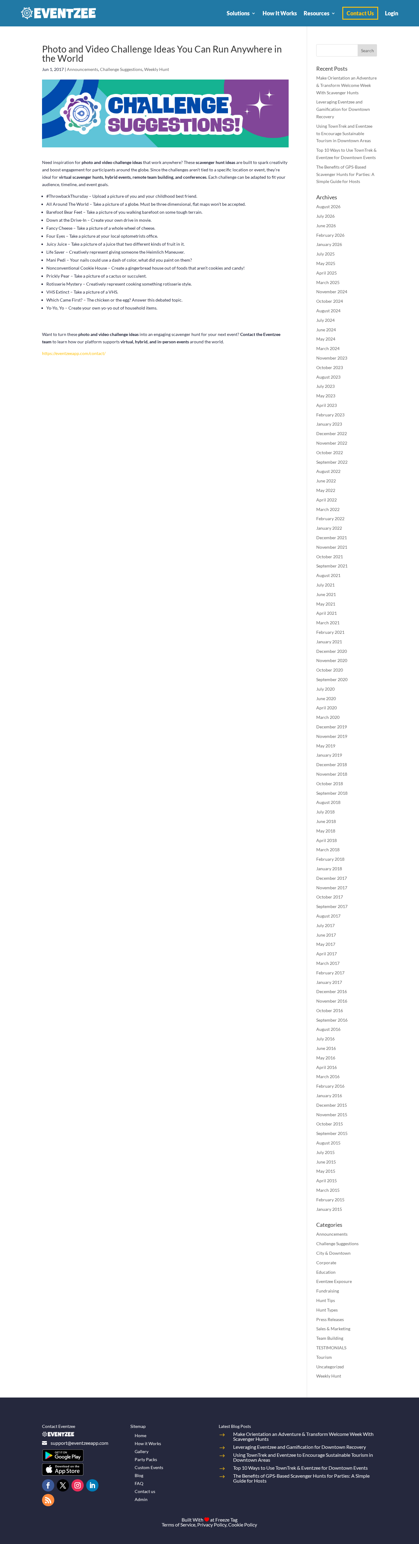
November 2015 (331, 1114)
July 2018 (325, 811)
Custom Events (149, 1467)
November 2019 (331, 736)
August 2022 (328, 471)
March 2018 (328, 849)
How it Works (148, 1443)
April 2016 (326, 1067)
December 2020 (331, 651)
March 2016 (328, 1076)
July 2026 (325, 216)
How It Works (280, 13)
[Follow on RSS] (48, 1500)
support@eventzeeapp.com (79, 1443)
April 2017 (326, 953)
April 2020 (326, 707)
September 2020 (332, 679)
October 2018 (329, 783)
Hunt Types (327, 1309)
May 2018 (325, 830)
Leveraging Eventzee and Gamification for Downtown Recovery (343, 109)
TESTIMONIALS (331, 1347)
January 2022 (329, 528)
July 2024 (325, 320)
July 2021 (325, 584)
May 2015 (325, 1171)
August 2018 (328, 802)
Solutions (238, 13)
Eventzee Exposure (334, 1281)
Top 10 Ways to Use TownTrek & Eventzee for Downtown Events (300, 1468)
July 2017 (325, 925)
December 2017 (331, 878)
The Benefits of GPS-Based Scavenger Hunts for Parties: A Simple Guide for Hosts (345, 174)
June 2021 (326, 594)
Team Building (329, 1338)
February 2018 (330, 859)
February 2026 (330, 235)
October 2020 (329, 670)
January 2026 (329, 244)
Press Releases (330, 1319)
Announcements (82, 69)
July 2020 (325, 689)
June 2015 (326, 1161)
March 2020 (328, 717)
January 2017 (329, 982)
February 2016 (330, 1086)
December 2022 (331, 433)
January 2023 (329, 424)
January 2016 (329, 1095)
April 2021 (326, 613)
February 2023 (330, 414)
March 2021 (328, 622)
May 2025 (325, 263)
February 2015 (330, 1199)
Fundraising (327, 1290)
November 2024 (331, 291)
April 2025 (326, 272)
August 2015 (328, 1142)
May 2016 (325, 1057)
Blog (139, 1475)
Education (326, 1272)
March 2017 (328, 963)
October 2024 (329, 301)
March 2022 (328, 509)
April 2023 (326, 405)
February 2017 (330, 972)
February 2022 (330, 518)
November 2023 (331, 358)
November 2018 (331, 774)
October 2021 (329, 556)
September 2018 (332, 793)
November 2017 (331, 887)
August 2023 (328, 377)
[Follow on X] (63, 1485)
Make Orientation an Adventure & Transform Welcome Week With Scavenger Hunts (346, 85)
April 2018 (326, 840)
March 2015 (328, 1190)
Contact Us (360, 13)
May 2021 (325, 603)
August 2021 (328, 575)
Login (391, 13)
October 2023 (329, 367)
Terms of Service (178, 1524)
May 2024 (325, 338)
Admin (141, 1499)
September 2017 (332, 906)
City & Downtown (333, 1253)
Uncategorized (330, 1366)
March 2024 (328, 348)
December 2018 (331, 764)
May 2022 (325, 490)
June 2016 (326, 1048)
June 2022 (326, 480)
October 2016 (329, 1010)
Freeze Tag (226, 1520)
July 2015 (325, 1152)
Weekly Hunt (156, 69)
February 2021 (330, 632)
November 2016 (331, 1001)
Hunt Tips (325, 1300)
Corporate (326, 1262)
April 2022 (326, 499)
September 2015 (332, 1133)
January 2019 (329, 755)
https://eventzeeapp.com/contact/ (74, 353)
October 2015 (329, 1123)
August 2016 (328, 1029)
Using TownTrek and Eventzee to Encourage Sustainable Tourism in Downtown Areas (344, 133)
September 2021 (332, 565)
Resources (316, 13)
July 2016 (325, 1038)
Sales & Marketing (333, 1328)
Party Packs (146, 1459)
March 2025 (328, 282)
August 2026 (328, 206)
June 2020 (326, 698)
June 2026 (326, 225)
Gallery (141, 1451)
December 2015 (331, 1105)
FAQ (139, 1483)
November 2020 (331, 660)
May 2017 (325, 944)
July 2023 (325, 386)
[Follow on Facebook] (48, 1485)
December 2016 (331, 991)
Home (140, 1435)
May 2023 (325, 395)
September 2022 (332, 462)
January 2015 (329, 1209)
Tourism (324, 1357)
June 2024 (326, 329)
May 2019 (325, 745)
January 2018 (329, 868)
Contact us (145, 1491)
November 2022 (331, 443)
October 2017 (329, 896)
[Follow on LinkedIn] (92, 1485)
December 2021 (331, 537)
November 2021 (331, 547)
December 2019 (331, 726)
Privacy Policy (211, 1524)
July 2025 (325, 253)
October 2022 (329, 452)
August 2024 (328, 310)
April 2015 (326, 1180)
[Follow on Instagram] (77, 1485)
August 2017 (328, 915)
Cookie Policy (242, 1524)
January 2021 (329, 641)
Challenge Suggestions (121, 69)
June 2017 (326, 935)
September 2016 (332, 1020)
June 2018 (326, 821)
